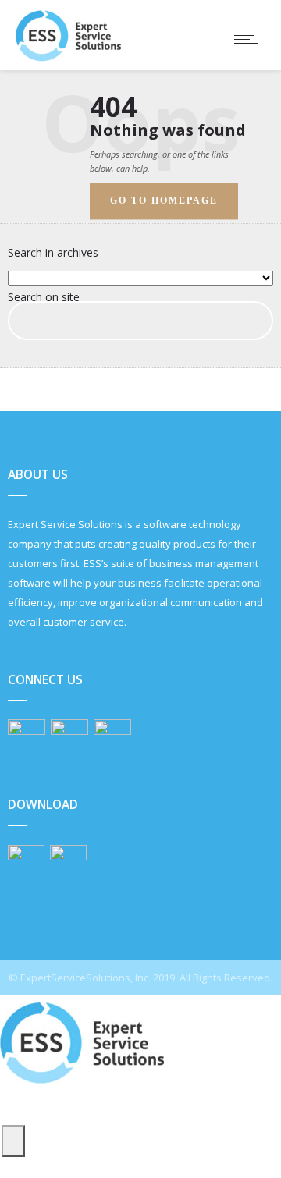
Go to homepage (164, 200)
